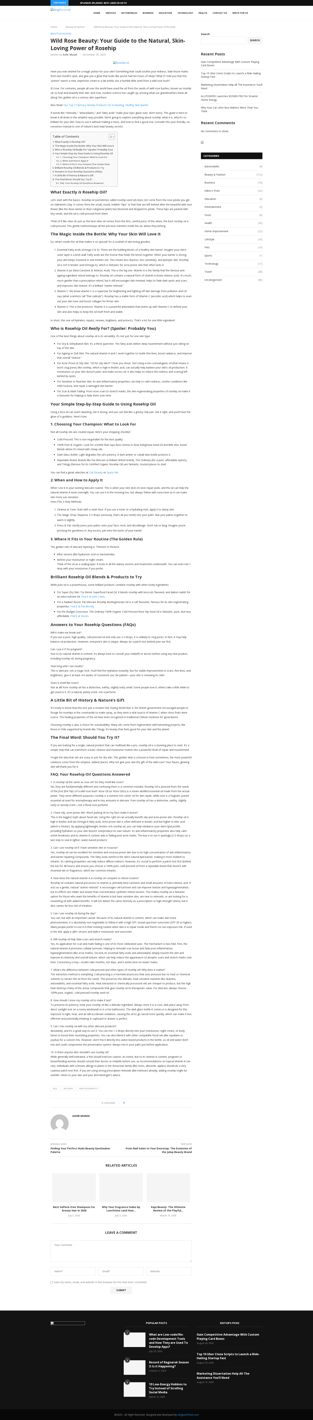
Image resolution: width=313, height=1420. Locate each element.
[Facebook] (53, 1342)
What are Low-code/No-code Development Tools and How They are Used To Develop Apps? (168, 1341)
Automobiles (129, 13)
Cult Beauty (96, 472)
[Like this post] (127, 1103)
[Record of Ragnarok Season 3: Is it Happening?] (134, 1367)
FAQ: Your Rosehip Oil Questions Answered (81, 183)
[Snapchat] (82, 1342)
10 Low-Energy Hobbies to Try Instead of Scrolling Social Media (168, 1388)
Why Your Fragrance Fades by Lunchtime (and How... (121, 1208)
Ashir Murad (70, 54)
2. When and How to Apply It (74, 160)
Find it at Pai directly (82, 606)
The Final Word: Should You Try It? (73, 179)
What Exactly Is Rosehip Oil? (70, 141)
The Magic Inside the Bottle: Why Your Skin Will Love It (84, 145)
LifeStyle (233, 239)
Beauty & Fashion (75, 26)
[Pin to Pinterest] (138, 1103)
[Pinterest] (71, 1342)
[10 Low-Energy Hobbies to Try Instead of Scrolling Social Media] (134, 1389)
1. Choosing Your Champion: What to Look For (83, 157)
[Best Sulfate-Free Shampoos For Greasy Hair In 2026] (74, 1187)
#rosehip (68, 1088)
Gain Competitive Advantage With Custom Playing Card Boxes (228, 1336)
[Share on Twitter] (134, 1103)
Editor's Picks (233, 190)
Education (165, 13)
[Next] (77, 3)
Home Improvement (233, 231)
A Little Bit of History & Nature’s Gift (74, 175)
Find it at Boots (79, 616)
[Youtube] (77, 1342)
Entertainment (233, 207)
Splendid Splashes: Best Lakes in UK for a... (106, 3)
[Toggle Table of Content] (110, 137)
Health (203, 13)
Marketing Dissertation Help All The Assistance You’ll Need (223, 1376)
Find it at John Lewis (93, 596)
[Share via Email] (141, 1103)
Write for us (240, 13)
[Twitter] (59, 1342)
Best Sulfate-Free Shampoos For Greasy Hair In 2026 (74, 1208)
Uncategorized (233, 280)
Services (111, 13)
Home (96, 13)
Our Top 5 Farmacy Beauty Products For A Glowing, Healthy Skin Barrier (105, 105)
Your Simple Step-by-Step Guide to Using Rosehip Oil (84, 153)
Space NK (112, 472)
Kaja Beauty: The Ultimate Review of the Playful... (168, 1208)
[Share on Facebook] (131, 1103)
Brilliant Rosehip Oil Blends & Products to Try (79, 167)
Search (205, 34)
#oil (55, 1088)
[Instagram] (65, 1342)
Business (148, 13)
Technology (185, 13)
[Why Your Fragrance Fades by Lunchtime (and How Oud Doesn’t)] (121, 1187)
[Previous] (72, 3)
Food (233, 215)
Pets (233, 247)
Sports (233, 255)
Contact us (220, 13)
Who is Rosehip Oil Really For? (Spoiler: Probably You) (84, 149)
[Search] (260, 13)
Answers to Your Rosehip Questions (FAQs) (78, 171)
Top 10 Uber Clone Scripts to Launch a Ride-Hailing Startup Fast (228, 1356)
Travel (233, 271)
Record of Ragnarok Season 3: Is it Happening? (169, 1364)
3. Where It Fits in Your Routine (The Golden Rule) (85, 164)
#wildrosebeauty (88, 1088)
